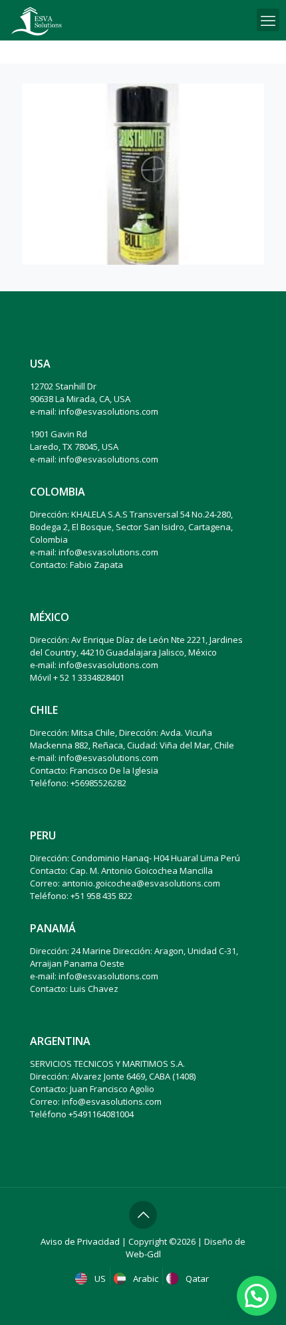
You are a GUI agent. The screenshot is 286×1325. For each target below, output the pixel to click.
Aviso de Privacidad (80, 1241)
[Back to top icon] (143, 1215)
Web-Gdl (143, 1254)
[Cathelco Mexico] (36, 19)
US (99, 1279)
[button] (257, 1296)
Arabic (144, 1279)
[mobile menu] (268, 20)
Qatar (196, 1279)
